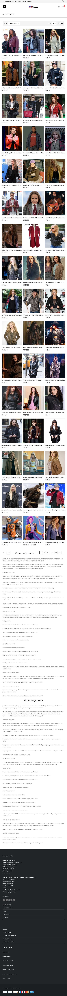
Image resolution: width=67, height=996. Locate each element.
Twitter (7, 900)
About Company (8, 908)
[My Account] (59, 7)
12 (56, 553)
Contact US (7, 917)
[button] (63, 1)
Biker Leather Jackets (8, 961)
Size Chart (6, 914)
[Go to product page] (12, 41)
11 (52, 553)
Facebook (4, 900)
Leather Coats (6, 978)
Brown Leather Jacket (8, 969)
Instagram (13, 900)
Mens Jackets (6, 952)
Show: (50, 23)
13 (59, 553)
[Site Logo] (33, 6)
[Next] (63, 552)
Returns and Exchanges (10, 935)
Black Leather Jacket (8, 965)
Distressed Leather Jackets (9, 974)
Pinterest (10, 900)
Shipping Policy (8, 938)
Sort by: (5, 23)
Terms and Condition (9, 942)
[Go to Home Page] (3, 14)
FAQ (5, 911)
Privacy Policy (7, 932)
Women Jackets (7, 956)
